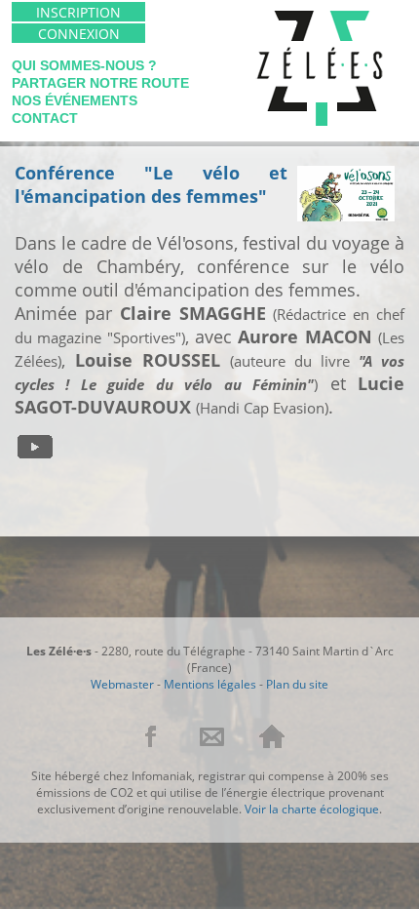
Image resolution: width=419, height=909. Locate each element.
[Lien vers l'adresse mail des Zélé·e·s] (214, 744)
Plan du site (297, 684)
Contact (45, 118)
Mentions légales (210, 684)
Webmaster (122, 684)
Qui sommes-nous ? (84, 65)
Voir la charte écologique (312, 809)
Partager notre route (100, 83)
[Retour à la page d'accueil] (272, 744)
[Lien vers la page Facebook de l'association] (153, 744)
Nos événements (74, 100)
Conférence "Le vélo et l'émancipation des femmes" (151, 184)
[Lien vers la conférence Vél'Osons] (39, 453)
